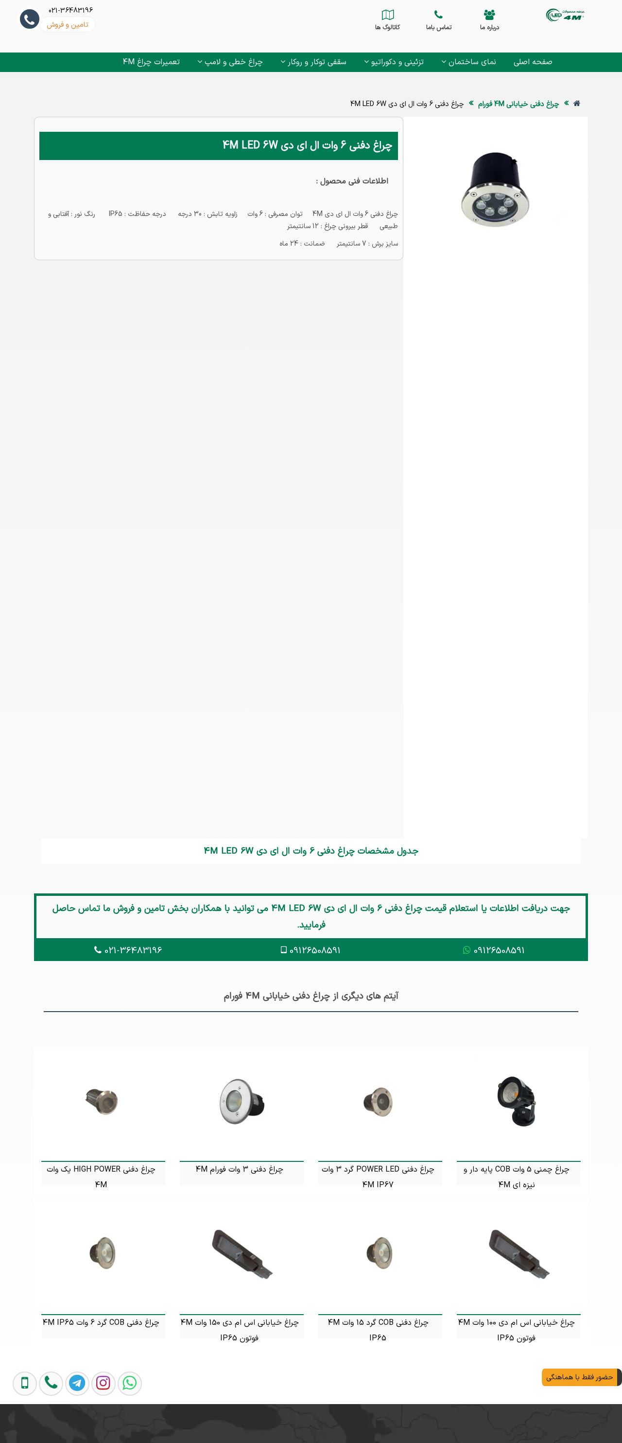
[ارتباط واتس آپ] (122, 1423)
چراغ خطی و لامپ (232, 62)
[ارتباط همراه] (18, 1423)
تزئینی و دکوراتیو (396, 62)
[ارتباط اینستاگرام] (96, 1423)
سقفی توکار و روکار (315, 62)
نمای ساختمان (471, 62)
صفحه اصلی (533, 62)
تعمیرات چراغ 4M (151, 62)
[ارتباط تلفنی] (44, 1423)
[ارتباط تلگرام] (70, 1423)
